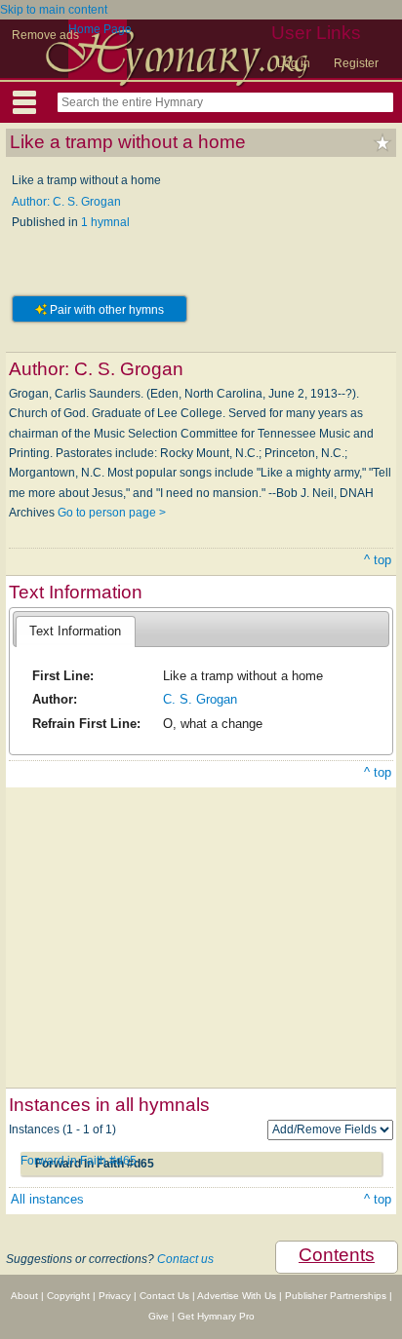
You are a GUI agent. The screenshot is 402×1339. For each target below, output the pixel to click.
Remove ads (45, 35)
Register (356, 63)
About (24, 1295)
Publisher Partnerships (335, 1295)
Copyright (68, 1295)
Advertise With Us (236, 1295)
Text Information (75, 631)
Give (158, 1316)
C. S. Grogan (200, 699)
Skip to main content (53, 10)
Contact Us (164, 1295)
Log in (293, 63)
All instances (47, 1199)
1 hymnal (105, 222)
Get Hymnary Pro (216, 1316)
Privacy (115, 1295)
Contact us (185, 1259)
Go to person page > (112, 512)
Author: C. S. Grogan (66, 202)
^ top (377, 560)
